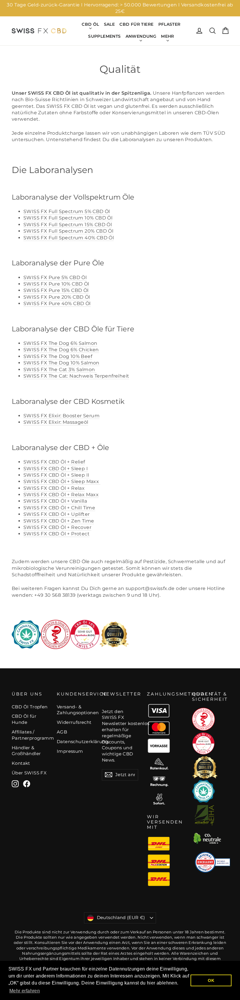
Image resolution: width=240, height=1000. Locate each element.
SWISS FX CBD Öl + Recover (57, 527)
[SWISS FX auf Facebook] (26, 783)
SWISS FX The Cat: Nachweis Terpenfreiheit (76, 376)
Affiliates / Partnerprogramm (30, 735)
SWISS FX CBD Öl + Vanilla (55, 501)
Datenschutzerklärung (75, 741)
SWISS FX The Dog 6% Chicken (61, 349)
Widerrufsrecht (74, 722)
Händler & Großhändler (26, 751)
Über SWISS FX (29, 773)
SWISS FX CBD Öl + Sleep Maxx (61, 481)
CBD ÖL (90, 24)
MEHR (167, 36)
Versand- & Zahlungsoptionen (75, 710)
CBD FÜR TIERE (136, 24)
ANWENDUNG (141, 36)
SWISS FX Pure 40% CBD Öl (57, 303)
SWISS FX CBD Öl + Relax (54, 488)
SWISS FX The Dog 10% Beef (57, 356)
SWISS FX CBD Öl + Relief (54, 462)
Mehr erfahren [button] (24, 990)
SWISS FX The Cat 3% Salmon (59, 369)
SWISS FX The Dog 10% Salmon (61, 363)
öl (55, 422)
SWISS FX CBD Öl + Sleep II (56, 475)
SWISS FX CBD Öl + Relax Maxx (61, 494)
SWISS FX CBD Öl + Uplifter (56, 514)
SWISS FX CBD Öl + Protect (56, 534)
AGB (62, 732)
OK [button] (211, 980)
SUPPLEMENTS (104, 36)
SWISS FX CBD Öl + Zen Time (58, 521)
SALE (109, 24)
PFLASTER (169, 24)
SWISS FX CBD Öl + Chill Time (59, 508)
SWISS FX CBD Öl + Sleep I (55, 468)
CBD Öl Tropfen (30, 707)
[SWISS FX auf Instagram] (15, 783)
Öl (66, 211)
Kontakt (21, 763)
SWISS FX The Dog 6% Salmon (60, 343)
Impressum (70, 751)
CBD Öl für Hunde (24, 719)
